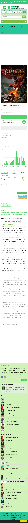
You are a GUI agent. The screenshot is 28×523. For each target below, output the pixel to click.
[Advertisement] (14, 50)
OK (24, 12)
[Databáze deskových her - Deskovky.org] (14, 7)
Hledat (24, 16)
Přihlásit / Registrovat (21, 1)
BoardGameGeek (18, 515)
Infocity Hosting (6, 515)
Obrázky (13, 218)
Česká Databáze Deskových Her (11, 513)
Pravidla (19, 218)
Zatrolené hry (22, 198)
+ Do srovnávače (23, 172)
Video (12, 221)
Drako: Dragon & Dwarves (14, 32)
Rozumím (23, 521)
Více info (4, 521)
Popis (2, 218)
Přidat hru (24, 380)
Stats (17, 519)
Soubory (7, 221)
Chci (26, 179)
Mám (22, 179)
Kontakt (14, 519)
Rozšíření (7, 218)
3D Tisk (18, 221)
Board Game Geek (21, 193)
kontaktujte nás (20, 374)
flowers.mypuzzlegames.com (8, 391)
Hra (7, 32)
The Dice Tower (22, 195)
